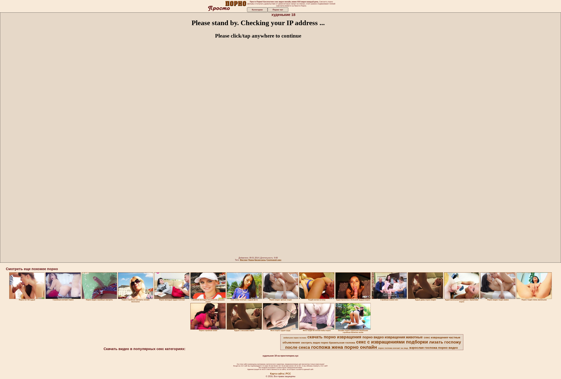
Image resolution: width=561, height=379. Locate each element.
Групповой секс (273, 260)
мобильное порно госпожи (294, 338)
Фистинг (244, 260)
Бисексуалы (260, 260)
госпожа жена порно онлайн (344, 347)
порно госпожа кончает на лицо (393, 348)
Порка (251, 260)
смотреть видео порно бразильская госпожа (328, 342)
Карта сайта (277, 373)
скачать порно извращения (334, 337)
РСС (288, 373)
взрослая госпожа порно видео (433, 347)
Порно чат (278, 9)
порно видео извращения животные (392, 337)
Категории (257, 9)
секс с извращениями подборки (392, 341)
